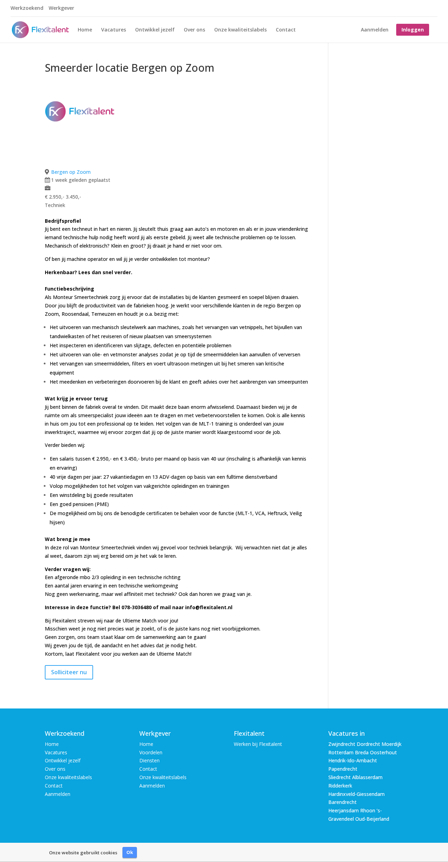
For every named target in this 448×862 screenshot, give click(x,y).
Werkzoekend (26, 8)
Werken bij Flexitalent (258, 744)
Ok (129, 852)
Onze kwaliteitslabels (240, 30)
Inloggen (412, 29)
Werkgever (61, 8)
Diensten (149, 760)
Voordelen (150, 752)
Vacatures (113, 30)
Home (85, 30)
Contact (286, 30)
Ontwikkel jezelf (155, 30)
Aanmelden (374, 30)
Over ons (194, 30)
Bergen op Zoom (71, 172)
